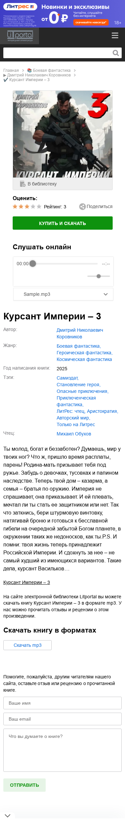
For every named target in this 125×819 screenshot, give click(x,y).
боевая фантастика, (79, 346)
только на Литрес (76, 424)
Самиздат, (68, 378)
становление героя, (79, 384)
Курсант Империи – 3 (26, 582)
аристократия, (102, 411)
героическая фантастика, (85, 352)
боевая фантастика (52, 70)
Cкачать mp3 (28, 645)
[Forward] (52, 276)
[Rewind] (23, 276)
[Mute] (81, 276)
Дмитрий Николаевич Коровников (39, 75)
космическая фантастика (84, 359)
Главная (11, 70)
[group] (63, 271)
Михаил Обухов (74, 433)
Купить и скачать (62, 223)
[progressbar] (65, 263)
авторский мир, (73, 417)
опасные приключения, (83, 391)
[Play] (38, 276)
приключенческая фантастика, (76, 401)
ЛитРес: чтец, (71, 411)
